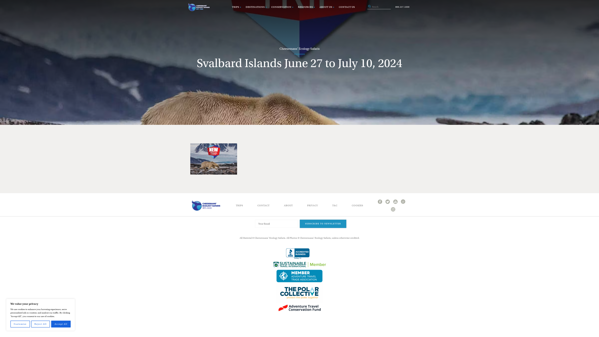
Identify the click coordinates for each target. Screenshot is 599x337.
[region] (40, 315)
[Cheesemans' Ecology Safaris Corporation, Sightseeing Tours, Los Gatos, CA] (297, 253)
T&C (334, 205)
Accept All (61, 324)
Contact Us (347, 7)
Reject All (40, 324)
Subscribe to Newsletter (323, 223)
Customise (20, 324)
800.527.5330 (402, 7)
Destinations (255, 7)
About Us (325, 7)
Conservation (281, 7)
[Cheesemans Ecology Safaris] (199, 7)
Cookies (357, 205)
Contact (263, 205)
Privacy (312, 205)
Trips (235, 7)
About (288, 205)
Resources (305, 7)
